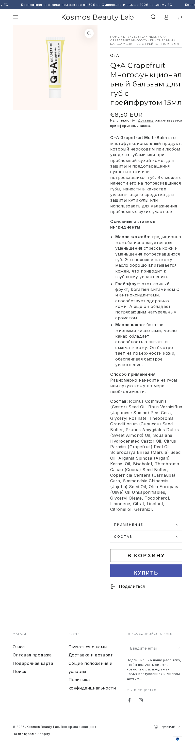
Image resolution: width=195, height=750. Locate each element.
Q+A (114, 55)
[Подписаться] (179, 648)
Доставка (146, 120)
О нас (19, 646)
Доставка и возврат (91, 654)
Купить (146, 572)
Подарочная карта (33, 663)
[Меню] (15, 17)
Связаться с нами (88, 646)
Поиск (19, 671)
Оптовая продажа (32, 654)
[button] (153, 17)
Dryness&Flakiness (140, 36)
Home (115, 36)
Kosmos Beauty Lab (43, 727)
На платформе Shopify (31, 734)
